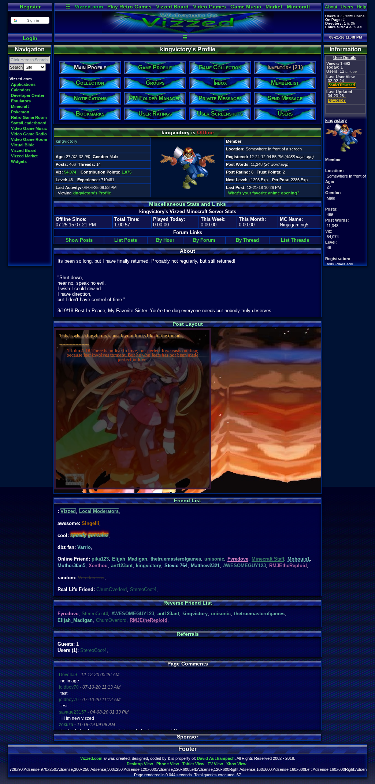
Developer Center (27, 95)
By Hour (165, 240)
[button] (30, 20)
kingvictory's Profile (92, 193)
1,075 (126, 172)
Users (347, 7)
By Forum (204, 240)
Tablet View (193, 764)
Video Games (209, 7)
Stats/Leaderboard (29, 123)
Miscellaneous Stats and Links (187, 204)
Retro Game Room (29, 117)
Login (30, 38)
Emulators (21, 101)
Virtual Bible (22, 145)
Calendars (20, 90)
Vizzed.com (89, 7)
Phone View (167, 764)
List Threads (295, 240)
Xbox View (236, 764)
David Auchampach (216, 758)
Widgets (19, 161)
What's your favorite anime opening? (264, 193)
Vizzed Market (24, 156)
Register (30, 7)
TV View (215, 764)
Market (274, 7)
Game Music (245, 7)
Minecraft (298, 7)
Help (361, 7)
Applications (23, 84)
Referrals (188, 634)
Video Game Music (29, 128)
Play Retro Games (129, 7)
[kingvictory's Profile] (188, 31)
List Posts (125, 240)
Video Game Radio (29, 134)
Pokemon (20, 112)
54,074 (70, 172)
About (331, 7)
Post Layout (187, 324)
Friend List (187, 500)
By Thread (247, 240)
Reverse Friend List (187, 603)
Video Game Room (29, 139)
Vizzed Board (172, 7)
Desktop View (140, 764)
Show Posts (79, 240)
